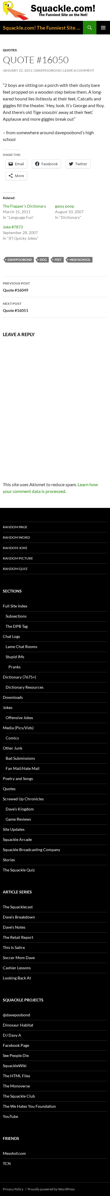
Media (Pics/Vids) (18, 727)
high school (80, 259)
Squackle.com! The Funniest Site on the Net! (43, 28)
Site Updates (14, 829)
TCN (7, 1163)
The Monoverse (16, 1085)
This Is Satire (14, 947)
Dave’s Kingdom (20, 809)
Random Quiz (15, 569)
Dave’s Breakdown (19, 917)
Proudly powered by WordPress (51, 1189)
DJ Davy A (12, 1035)
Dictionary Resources (24, 687)
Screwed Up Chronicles (23, 798)
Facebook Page (16, 1045)
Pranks (14, 666)
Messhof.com (14, 1153)
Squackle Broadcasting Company (31, 849)
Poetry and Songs (18, 778)
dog (43, 259)
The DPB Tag (17, 626)
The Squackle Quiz (19, 869)
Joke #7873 (13, 226)
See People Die (16, 1055)
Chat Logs (11, 636)
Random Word (16, 537)
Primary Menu (103, 27)
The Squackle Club (19, 1096)
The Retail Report (18, 937)
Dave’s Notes (14, 927)
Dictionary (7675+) (19, 677)
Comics (12, 737)
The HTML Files (16, 1075)
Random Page (15, 527)
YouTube (10, 1116)
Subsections (16, 616)
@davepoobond (16, 1014)
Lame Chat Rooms (21, 646)
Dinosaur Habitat (18, 1025)
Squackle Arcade (17, 839)
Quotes (10, 50)
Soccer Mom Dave (19, 957)
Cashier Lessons (17, 967)
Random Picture (18, 558)
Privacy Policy (13, 1189)
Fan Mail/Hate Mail (22, 768)
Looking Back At (17, 977)
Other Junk (12, 748)
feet (58, 259)
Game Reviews (18, 819)
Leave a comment (78, 70)
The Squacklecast (18, 906)
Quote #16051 (15, 307)
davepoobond (47, 70)
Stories (9, 859)
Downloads (13, 697)
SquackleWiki (15, 1065)
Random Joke (15, 548)
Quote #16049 (16, 286)
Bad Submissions (20, 758)
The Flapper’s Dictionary (24, 206)
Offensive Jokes (19, 717)
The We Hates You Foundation (29, 1106)
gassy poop (64, 206)
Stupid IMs (15, 656)
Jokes (7, 707)
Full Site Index (15, 605)
